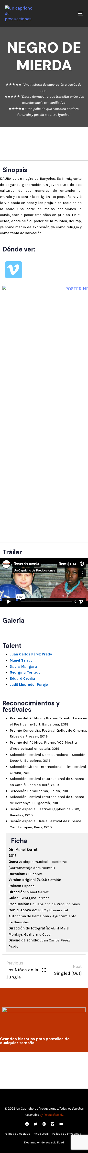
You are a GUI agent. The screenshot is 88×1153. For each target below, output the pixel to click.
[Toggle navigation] (70, 13)
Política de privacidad (66, 1133)
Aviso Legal (41, 1133)
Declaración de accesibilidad (44, 1142)
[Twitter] (35, 1124)
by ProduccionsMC (52, 1115)
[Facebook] (27, 1124)
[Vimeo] (13, 269)
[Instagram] (44, 1124)
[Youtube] (61, 1124)
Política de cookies (17, 1133)
